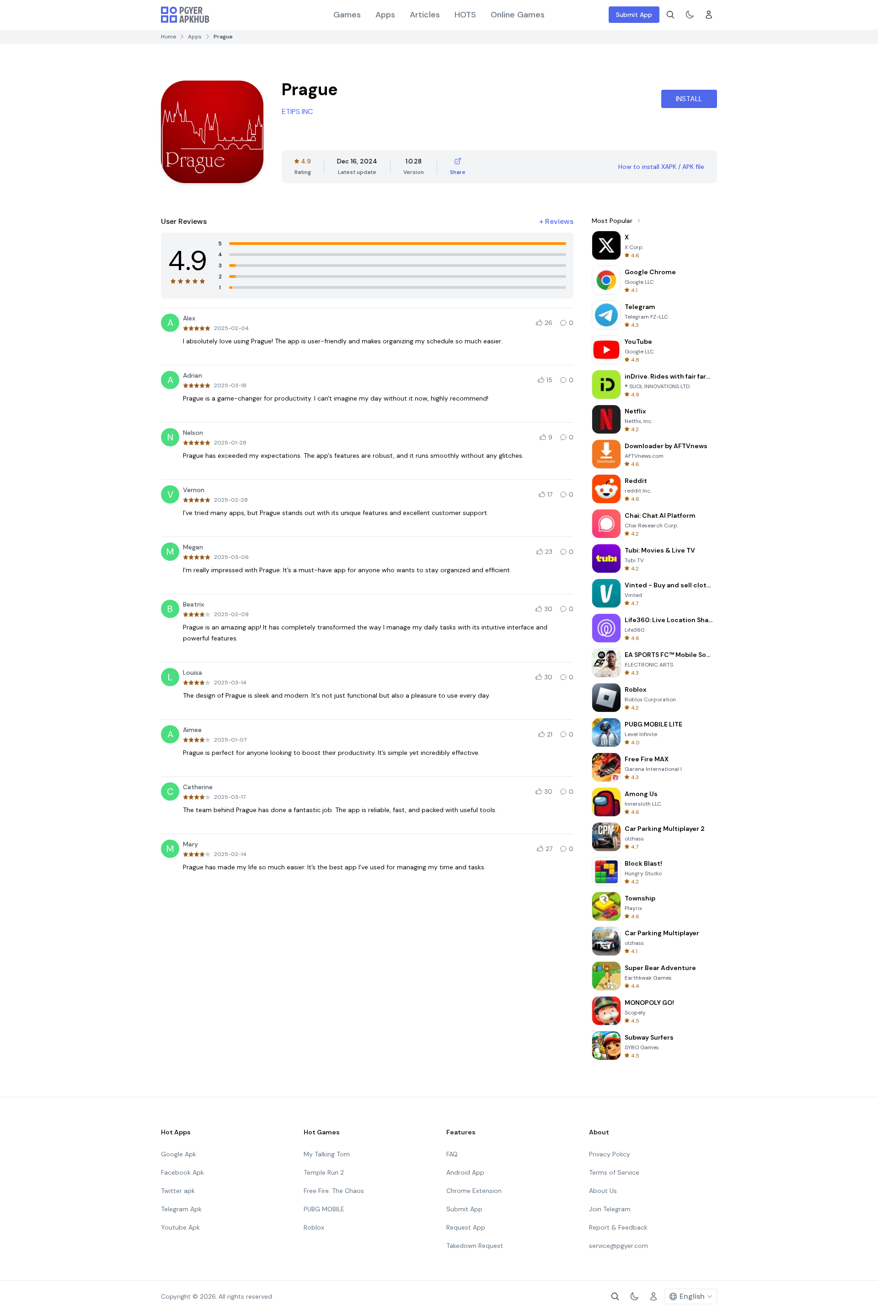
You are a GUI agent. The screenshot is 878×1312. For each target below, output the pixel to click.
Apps (385, 14)
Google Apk (178, 1154)
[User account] (709, 14)
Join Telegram (610, 1209)
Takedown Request (474, 1246)
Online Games (518, 14)
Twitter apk (178, 1191)
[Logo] (185, 14)
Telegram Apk (181, 1209)
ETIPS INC (297, 111)
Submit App (634, 15)
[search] (670, 14)
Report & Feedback (618, 1227)
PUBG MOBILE (324, 1209)
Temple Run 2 (324, 1172)
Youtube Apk (180, 1227)
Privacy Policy (609, 1154)
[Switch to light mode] (689, 14)
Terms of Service (614, 1172)
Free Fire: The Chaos (334, 1191)
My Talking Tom (327, 1154)
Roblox (314, 1227)
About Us (603, 1191)
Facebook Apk (182, 1172)
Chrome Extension (474, 1191)
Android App (465, 1172)
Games (347, 14)
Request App (465, 1227)
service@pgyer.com (618, 1246)
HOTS (465, 14)
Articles (425, 14)
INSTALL (689, 98)
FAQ (452, 1154)
